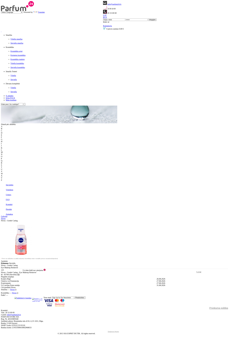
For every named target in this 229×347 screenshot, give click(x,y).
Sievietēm (9, 185)
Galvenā (4, 216)
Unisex (8, 195)
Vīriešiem (9, 190)
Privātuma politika (218, 308)
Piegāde (9, 209)
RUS (105, 17)
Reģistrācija (107, 26)
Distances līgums (113, 331)
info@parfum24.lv (114, 4)
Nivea (3, 218)
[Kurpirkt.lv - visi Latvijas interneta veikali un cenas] (37, 300)
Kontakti (9, 204)
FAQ (8, 200)
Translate (41, 12)
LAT (105, 15)
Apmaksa (9, 214)
